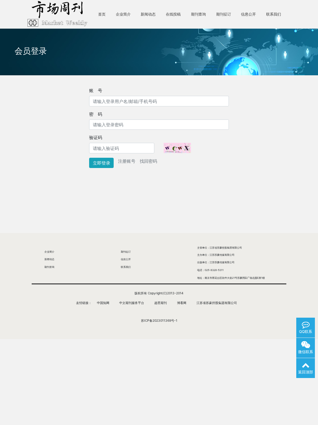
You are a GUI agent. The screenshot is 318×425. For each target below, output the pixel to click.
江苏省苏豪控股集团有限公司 (217, 303)
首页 (102, 14)
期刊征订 (223, 14)
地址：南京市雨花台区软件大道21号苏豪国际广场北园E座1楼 (231, 277)
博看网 (181, 303)
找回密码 (148, 161)
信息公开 (248, 14)
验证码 (95, 137)
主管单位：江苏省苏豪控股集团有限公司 (219, 247)
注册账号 (126, 161)
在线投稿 (173, 14)
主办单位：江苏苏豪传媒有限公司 (215, 254)
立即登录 (101, 163)
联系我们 (273, 14)
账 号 (95, 90)
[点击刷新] (177, 148)
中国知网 (103, 303)
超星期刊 (160, 303)
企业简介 (123, 14)
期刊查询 (198, 14)
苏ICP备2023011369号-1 (159, 320)
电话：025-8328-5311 (210, 270)
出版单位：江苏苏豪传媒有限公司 (215, 262)
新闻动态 (148, 14)
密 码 (95, 114)
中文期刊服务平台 (131, 303)
